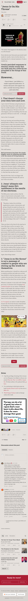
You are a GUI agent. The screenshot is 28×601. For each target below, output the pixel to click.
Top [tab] (3, 536)
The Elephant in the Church (10, 549)
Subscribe (19, 2)
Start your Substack (10, 594)
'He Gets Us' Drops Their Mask (10, 540)
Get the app (21, 594)
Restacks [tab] (11, 449)
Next (23, 439)
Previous (6, 439)
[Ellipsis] (26, 463)
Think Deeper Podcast (10, 393)
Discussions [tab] (12, 536)
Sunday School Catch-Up (13, 388)
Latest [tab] (6, 536)
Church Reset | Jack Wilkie (11, 14)
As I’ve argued (5, 302)
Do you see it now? (6, 541)
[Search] (25, 535)
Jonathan (6, 489)
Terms (16, 590)
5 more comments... (5, 528)
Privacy (12, 590)
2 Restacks (18, 429)
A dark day (3, 561)
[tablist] (7, 449)
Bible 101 (6, 390)
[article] (14, 542)
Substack (7, 598)
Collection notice (23, 590)
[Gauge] (24, 24)
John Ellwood (7, 463)
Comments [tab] (4, 449)
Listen (24, 15)
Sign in (25, 2)
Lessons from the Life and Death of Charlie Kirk (9, 558)
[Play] (4, 25)
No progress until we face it (8, 550)
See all (4, 568)
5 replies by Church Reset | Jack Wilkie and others (16, 521)
